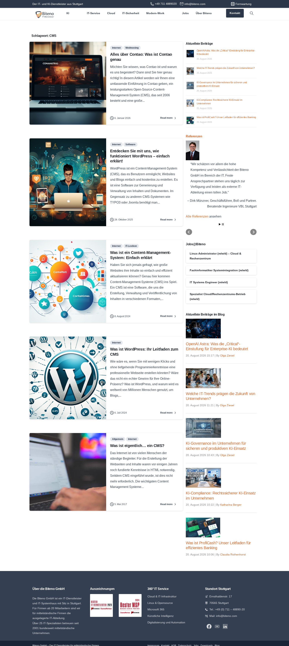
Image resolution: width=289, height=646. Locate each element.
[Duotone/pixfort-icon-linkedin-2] (225, 626)
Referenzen (194, 136)
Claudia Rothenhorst (233, 554)
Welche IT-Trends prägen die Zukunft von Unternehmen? (226, 68)
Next (253, 232)
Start (220, 224)
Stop (223, 224)
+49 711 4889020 (166, 3)
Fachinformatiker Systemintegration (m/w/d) (219, 270)
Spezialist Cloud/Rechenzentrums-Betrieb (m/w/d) (218, 296)
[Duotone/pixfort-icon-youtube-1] (217, 626)
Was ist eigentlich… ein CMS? (137, 445)
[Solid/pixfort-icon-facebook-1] (209, 626)
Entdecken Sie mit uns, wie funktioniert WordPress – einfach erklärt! (139, 156)
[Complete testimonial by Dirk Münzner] (221, 150)
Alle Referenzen (197, 216)
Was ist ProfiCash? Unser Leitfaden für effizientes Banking (226, 117)
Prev (189, 232)
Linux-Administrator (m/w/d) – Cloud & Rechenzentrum (215, 256)
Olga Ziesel (227, 355)
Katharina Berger (230, 504)
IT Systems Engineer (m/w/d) (209, 282)
